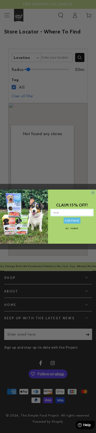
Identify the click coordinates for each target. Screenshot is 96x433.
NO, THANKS (72, 228)
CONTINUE (72, 220)
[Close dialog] (93, 192)
